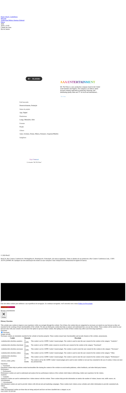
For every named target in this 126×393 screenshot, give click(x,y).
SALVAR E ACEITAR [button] (8, 391)
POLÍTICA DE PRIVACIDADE (11, 204)
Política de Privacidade (85, 303)
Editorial (21, 20)
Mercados (5, 181)
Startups (16, 20)
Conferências (7, 176)
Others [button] (3, 386)
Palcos (3, 22)
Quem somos (6, 167)
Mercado (3, 18)
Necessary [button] (4, 330)
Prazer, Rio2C (5, 17)
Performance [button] (5, 369)
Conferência (14, 17)
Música (11, 20)
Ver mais (63, 96)
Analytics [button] (4, 375)
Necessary (6, 332)
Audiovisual (5, 20)
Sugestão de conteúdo (11, 190)
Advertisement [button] (5, 380)
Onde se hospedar (9, 200)
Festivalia (5, 185)
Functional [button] (4, 364)
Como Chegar (7, 195)
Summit (4, 171)
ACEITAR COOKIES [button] (8, 307)
